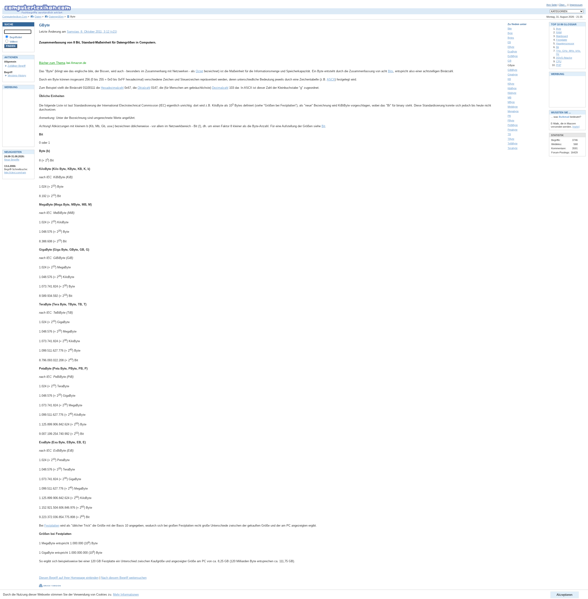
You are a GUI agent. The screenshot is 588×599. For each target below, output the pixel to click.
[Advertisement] (93, 54)
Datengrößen (56, 16)
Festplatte (561, 39)
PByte (511, 120)
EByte (511, 47)
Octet (199, 71)
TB (509, 134)
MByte (511, 102)
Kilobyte (512, 93)
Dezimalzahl (220, 87)
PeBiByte (513, 125)
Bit (323, 126)
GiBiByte (512, 70)
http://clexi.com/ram (15, 172)
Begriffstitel (16, 37)
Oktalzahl (144, 87)
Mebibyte (513, 106)
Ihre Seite (551, 4)
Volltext (13, 41)
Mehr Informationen (126, 594)
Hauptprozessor (565, 43)
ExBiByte (513, 56)
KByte (511, 83)
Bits (390, 71)
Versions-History (17, 75)
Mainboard (562, 36)
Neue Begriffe (11, 159)
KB (509, 79)
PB (509, 116)
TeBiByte (512, 143)
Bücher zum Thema (52, 63)
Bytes (511, 37)
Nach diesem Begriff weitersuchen (124, 577)
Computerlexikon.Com (14, 16)
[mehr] (576, 126)
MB (509, 97)
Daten (38, 16)
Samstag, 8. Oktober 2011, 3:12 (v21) (92, 31)
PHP (558, 65)
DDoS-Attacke (564, 57)
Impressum (576, 4)
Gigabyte (513, 74)
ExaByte (512, 51)
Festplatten (51, 525)
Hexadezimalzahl (112, 87)
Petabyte (512, 129)
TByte (511, 139)
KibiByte (512, 88)
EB (509, 42)
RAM (559, 32)
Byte (510, 33)
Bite (510, 28)
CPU (558, 61)
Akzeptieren (564, 594)
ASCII (331, 79)
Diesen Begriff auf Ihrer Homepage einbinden (69, 577)
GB (509, 60)
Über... (562, 4)
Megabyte (513, 111)
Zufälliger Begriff (16, 65)
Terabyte (512, 148)
